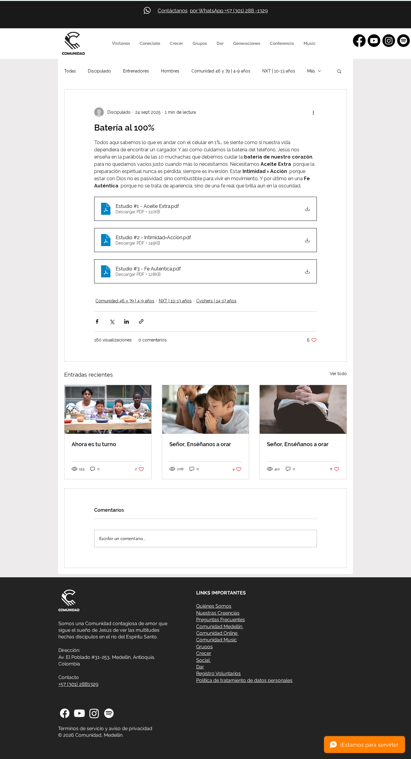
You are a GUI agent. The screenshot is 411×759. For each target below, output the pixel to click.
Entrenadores (136, 71)
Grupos (204, 646)
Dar (200, 667)
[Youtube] (374, 40)
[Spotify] (403, 40)
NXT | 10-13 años (278, 71)
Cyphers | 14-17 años (216, 300)
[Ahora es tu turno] (107, 409)
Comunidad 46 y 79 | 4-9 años (220, 71)
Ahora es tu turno (94, 444)
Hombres (170, 71)
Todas (70, 71)
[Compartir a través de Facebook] (97, 321)
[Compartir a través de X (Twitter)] (112, 321)
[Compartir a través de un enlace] (141, 321)
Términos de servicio (81, 728)
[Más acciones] (313, 112)
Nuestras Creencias (217, 613)
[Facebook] (359, 40)
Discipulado (99, 71)
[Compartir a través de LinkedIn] (126, 321)
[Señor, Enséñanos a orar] (205, 409)
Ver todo (338, 373)
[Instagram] (388, 40)
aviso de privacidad (130, 728)
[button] (121, 43)
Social (203, 660)
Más (311, 71)
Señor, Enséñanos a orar (200, 444)
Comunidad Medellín (219, 626)
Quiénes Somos (213, 606)
